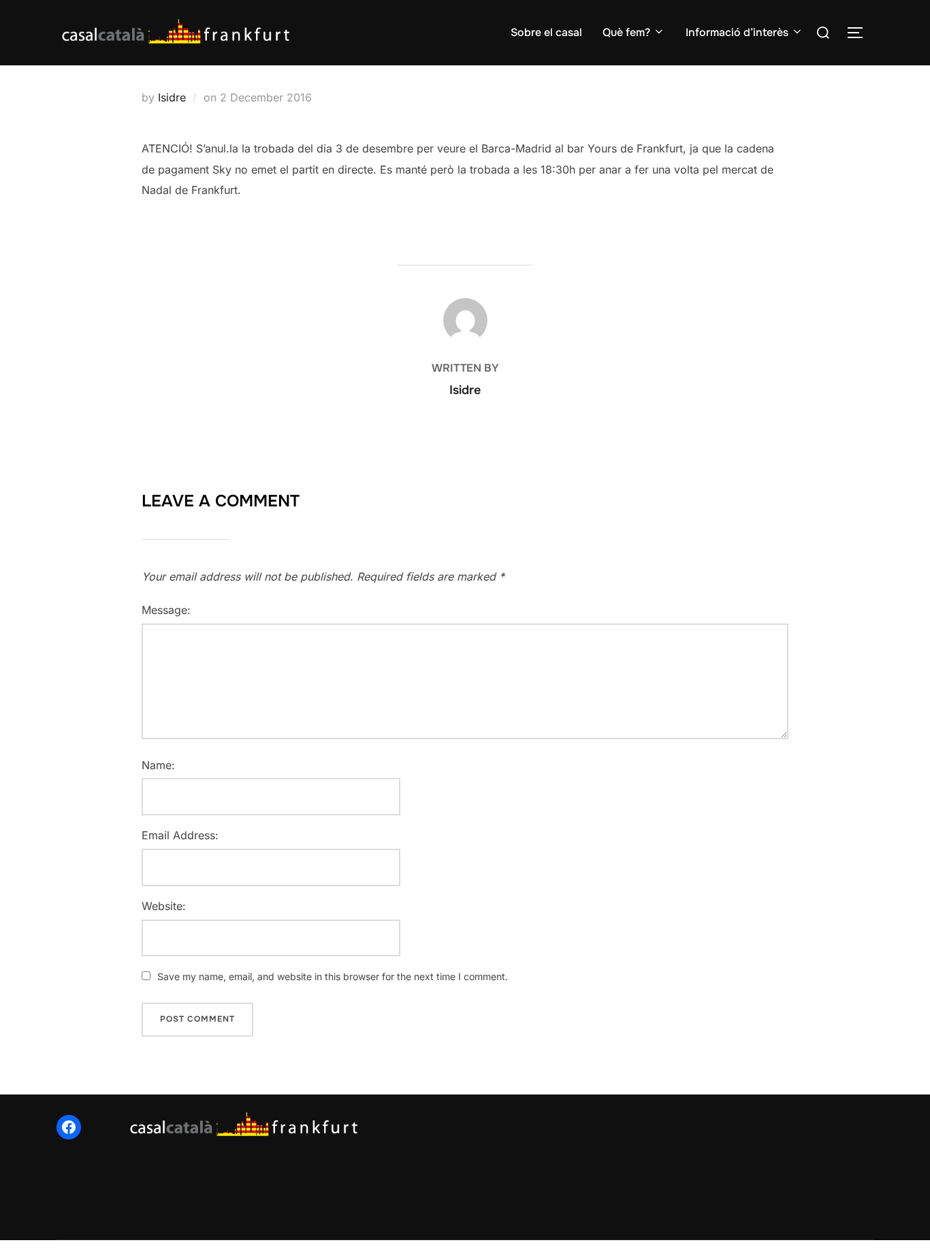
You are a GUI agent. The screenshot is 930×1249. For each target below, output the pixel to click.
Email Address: (180, 835)
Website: (164, 906)
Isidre (172, 97)
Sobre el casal (546, 32)
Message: (166, 610)
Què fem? (626, 32)
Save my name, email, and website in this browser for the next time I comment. (332, 976)
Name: (158, 765)
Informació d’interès (737, 32)
